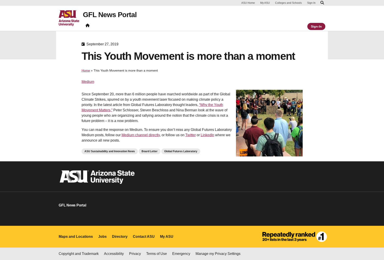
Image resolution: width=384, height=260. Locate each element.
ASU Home (248, 2)
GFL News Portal (110, 14)
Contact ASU (144, 236)
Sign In (311, 3)
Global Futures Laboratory (180, 151)
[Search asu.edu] (322, 3)
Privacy (135, 254)
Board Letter (150, 151)
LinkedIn (207, 135)
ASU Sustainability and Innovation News (109, 151)
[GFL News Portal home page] (87, 26)
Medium (88, 82)
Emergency (181, 254)
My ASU (265, 2)
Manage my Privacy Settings (218, 254)
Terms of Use (156, 254)
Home (86, 70)
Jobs (102, 236)
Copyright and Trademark (79, 254)
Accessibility (114, 254)
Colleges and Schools (288, 2)
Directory (120, 236)
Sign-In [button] (316, 26)
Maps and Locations (76, 236)
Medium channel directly (141, 135)
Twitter (190, 135)
